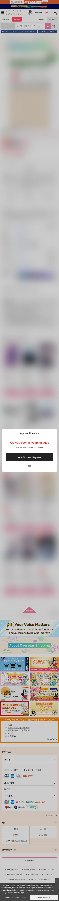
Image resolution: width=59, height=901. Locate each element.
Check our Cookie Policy (15, 897)
